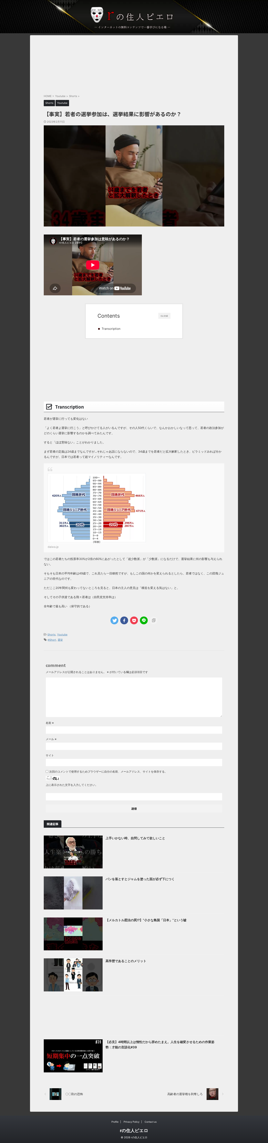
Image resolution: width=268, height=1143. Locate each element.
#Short (52, 639)
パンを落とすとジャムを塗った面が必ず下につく (140, 879)
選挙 (60, 639)
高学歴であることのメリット (126, 961)
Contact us (151, 1121)
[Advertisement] (134, 62)
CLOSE (164, 316)
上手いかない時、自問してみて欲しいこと (135, 838)
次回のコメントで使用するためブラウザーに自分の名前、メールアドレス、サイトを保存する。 (108, 771)
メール (51, 739)
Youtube (62, 634)
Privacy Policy (131, 1121)
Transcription (111, 329)
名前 (50, 722)
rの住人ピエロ (134, 1130)
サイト (50, 755)
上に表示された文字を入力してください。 (72, 784)
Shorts (51, 634)
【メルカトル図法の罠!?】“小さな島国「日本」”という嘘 (146, 920)
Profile (115, 1121)
